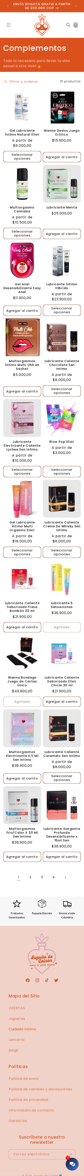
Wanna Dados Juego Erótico (62, 132)
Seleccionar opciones (22, 156)
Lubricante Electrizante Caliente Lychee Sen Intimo (22, 445)
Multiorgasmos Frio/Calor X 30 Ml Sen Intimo (22, 832)
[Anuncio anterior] (8, 6)
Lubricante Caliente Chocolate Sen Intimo (62, 365)
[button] (8, 25)
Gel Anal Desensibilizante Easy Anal (22, 288)
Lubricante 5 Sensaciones (62, 605)
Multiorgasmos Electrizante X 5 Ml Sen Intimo (22, 756)
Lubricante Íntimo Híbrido (61, 286)
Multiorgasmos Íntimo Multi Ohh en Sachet (22, 365)
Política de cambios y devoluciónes (40, 1089)
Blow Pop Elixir (61, 442)
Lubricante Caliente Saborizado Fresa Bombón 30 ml (22, 607)
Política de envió (24, 1078)
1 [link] (18, 877)
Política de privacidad (28, 1099)
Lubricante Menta (62, 207)
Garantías (18, 1120)
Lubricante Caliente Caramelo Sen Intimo (61, 754)
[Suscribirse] (70, 1154)
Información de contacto (31, 1110)
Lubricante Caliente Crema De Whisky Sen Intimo (62, 526)
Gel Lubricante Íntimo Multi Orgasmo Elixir (22, 526)
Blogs (13, 1050)
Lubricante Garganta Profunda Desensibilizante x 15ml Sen (62, 834)
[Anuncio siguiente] (76, 6)
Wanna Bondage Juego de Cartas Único (22, 681)
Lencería (17, 1039)
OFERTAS (17, 1008)
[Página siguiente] (65, 877)
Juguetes (17, 1018)
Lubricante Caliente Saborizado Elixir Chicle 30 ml (62, 681)
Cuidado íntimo (22, 1029)
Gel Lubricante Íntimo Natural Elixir (22, 132)
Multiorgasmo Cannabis (22, 209)
